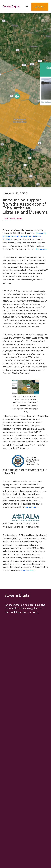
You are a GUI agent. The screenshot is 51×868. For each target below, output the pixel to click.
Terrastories (41, 249)
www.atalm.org (27, 570)
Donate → (40, 6)
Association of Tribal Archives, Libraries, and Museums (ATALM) (24, 236)
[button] (27, 6)
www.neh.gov (31, 507)
